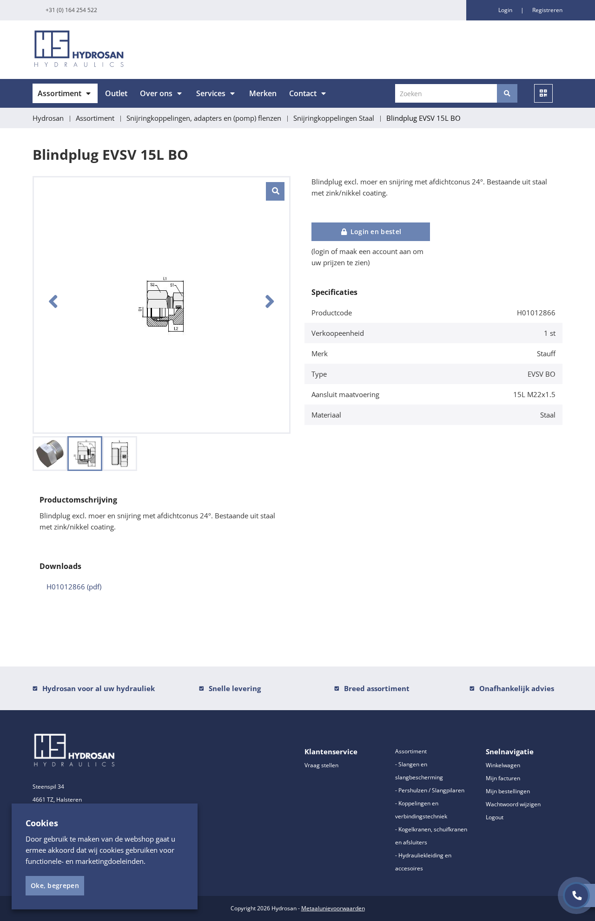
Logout (494, 817)
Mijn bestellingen (508, 791)
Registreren (547, 10)
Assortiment (59, 93)
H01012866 (73, 586)
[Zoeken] (507, 93)
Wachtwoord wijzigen (513, 804)
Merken (263, 93)
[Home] (162, 49)
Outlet (116, 93)
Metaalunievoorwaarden (333, 908)
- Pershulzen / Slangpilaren (429, 790)
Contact (303, 93)
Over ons (156, 93)
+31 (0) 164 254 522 (71, 10)
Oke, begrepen (55, 885)
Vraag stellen (321, 765)
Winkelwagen (503, 765)
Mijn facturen (503, 778)
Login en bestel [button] (374, 231)
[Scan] (543, 93)
